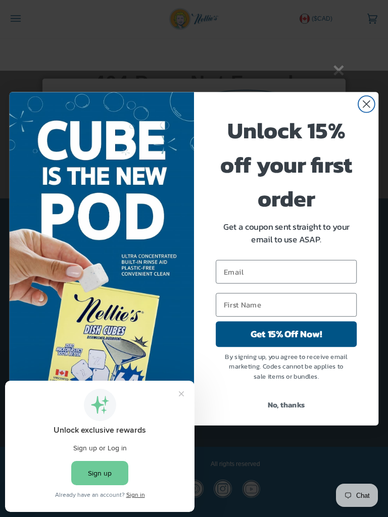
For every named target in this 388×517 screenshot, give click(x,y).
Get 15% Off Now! (286, 334)
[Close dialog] (366, 103)
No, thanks (286, 404)
